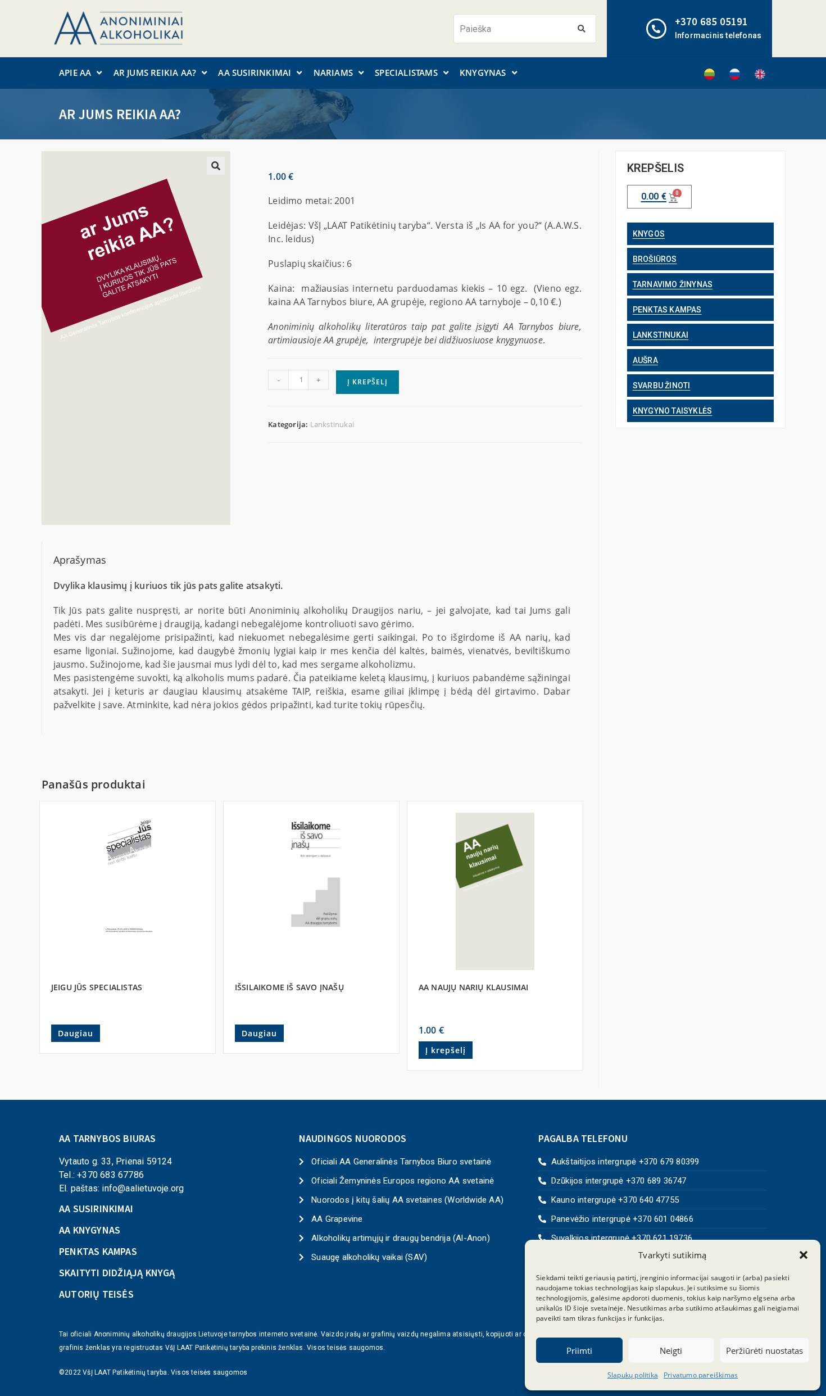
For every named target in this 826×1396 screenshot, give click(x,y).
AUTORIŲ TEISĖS (96, 1294)
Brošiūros (655, 259)
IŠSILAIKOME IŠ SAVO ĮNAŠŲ (289, 987)
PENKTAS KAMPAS (98, 1251)
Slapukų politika (632, 1375)
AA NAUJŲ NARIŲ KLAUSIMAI (474, 987)
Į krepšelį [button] (445, 1050)
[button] (803, 1255)
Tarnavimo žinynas (672, 284)
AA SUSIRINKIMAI (96, 1208)
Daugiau (75, 1033)
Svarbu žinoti (662, 385)
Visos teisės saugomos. (346, 1348)
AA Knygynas (89, 1229)
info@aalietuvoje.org (143, 1188)
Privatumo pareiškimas (701, 1375)
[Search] (581, 29)
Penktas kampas (667, 309)
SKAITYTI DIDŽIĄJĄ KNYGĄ (117, 1272)
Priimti (579, 1350)
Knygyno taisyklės (672, 410)
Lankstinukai (332, 424)
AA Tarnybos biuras (107, 1138)
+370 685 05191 (711, 21)
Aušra (645, 360)
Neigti (671, 1350)
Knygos (649, 233)
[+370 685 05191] (656, 29)
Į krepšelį (367, 382)
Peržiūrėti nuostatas (764, 1350)
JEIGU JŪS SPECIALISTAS (96, 987)
